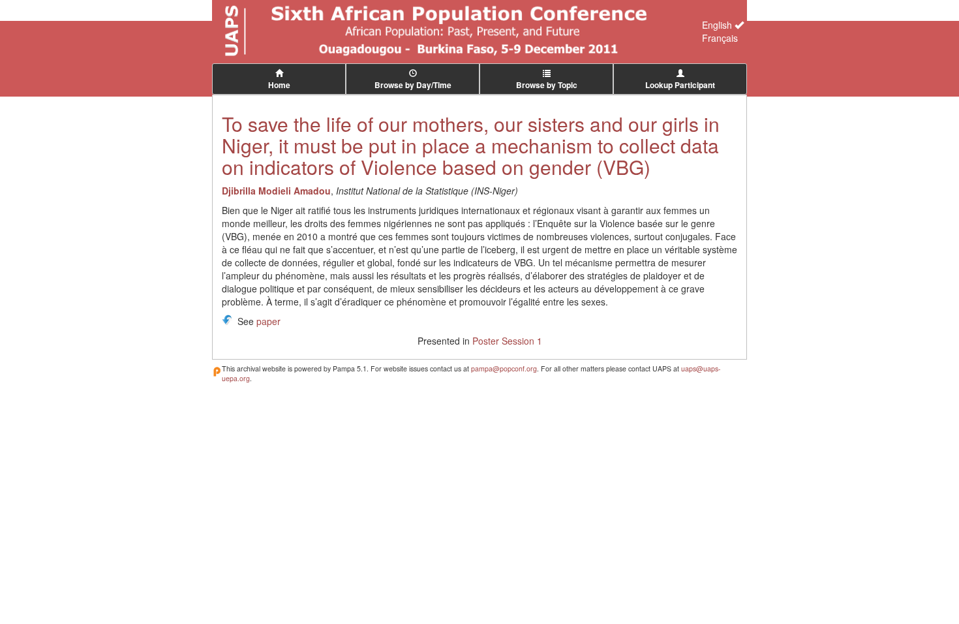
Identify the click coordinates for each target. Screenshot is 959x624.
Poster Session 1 (507, 340)
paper (268, 321)
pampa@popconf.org (504, 368)
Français (720, 37)
